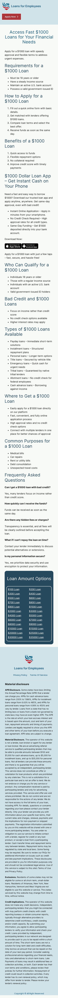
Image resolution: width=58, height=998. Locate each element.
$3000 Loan (35, 611)
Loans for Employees (26, 6)
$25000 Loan (36, 633)
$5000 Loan (35, 615)
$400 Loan (35, 593)
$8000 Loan (14, 624)
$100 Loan (13, 589)
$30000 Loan (15, 637)
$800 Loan (35, 602)
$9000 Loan (35, 624)
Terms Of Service (38, 675)
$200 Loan (35, 589)
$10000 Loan (15, 628)
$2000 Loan (14, 611)
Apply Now (10, 16)
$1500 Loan (35, 606)
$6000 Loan (14, 619)
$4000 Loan (14, 615)
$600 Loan (35, 598)
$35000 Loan (36, 637)
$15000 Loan (36, 628)
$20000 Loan (15, 633)
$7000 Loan (35, 619)
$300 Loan (14, 593)
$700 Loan (14, 602)
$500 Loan (14, 598)
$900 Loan (14, 606)
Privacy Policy (20, 675)
